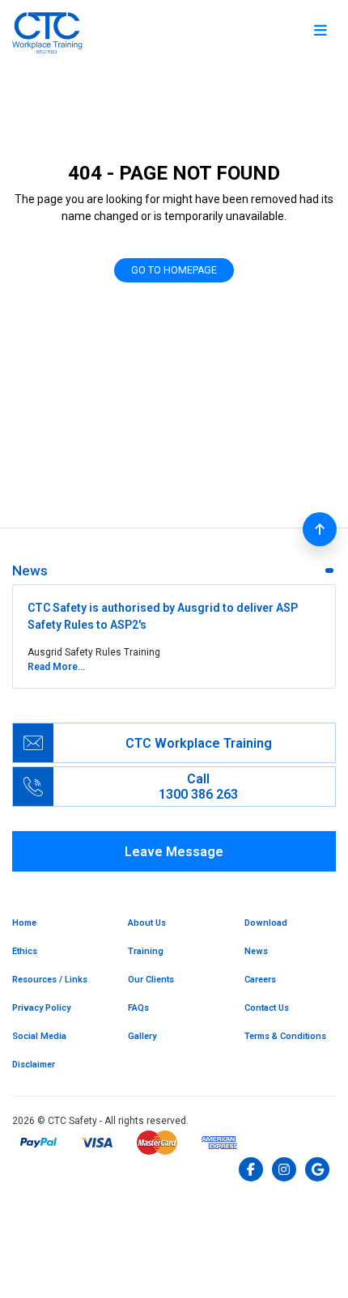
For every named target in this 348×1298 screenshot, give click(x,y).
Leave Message (174, 851)
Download (265, 923)
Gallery (142, 1036)
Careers (260, 979)
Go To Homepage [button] (174, 270)
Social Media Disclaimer (39, 1050)
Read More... (56, 666)
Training (145, 951)
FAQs (138, 1008)
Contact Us (266, 1008)
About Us (147, 923)
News (256, 951)
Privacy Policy (41, 1008)
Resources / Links (49, 979)
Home (24, 923)
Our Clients (151, 979)
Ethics (24, 951)
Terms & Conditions (285, 1036)
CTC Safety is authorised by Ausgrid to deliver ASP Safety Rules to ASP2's (163, 616)
